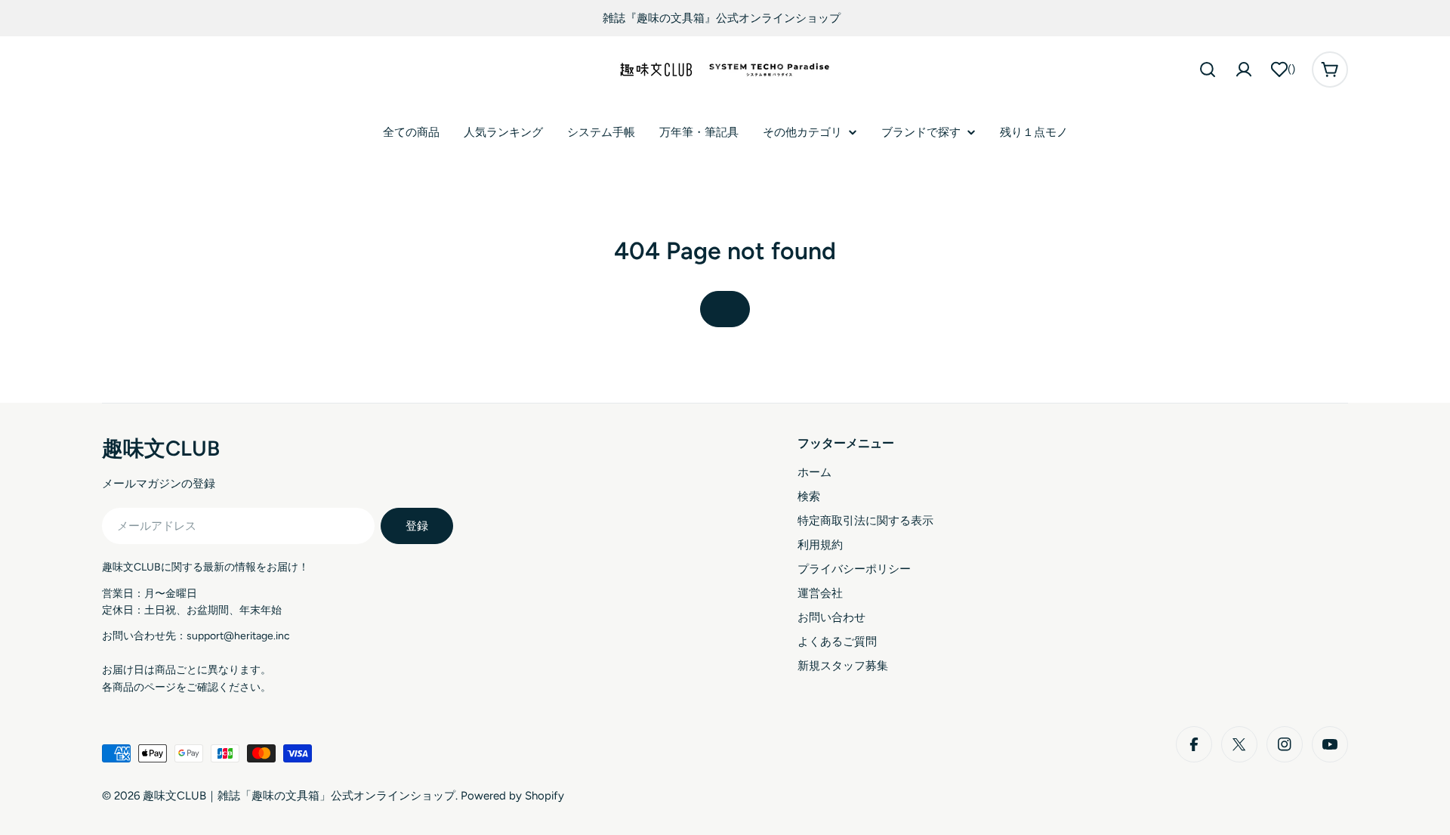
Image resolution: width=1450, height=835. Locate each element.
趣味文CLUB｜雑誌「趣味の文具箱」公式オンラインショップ (299, 796)
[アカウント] (1244, 69)
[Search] (1208, 69)
